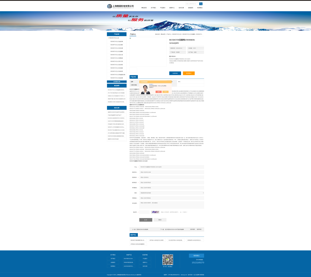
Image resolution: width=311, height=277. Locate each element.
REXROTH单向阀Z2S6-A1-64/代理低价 (139, 240)
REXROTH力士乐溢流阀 (117, 78)
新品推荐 (116, 85)
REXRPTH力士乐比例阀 (117, 44)
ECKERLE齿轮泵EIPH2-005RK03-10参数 (117, 118)
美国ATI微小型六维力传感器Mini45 (116, 99)
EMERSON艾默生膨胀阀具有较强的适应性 (117, 136)
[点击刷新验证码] (155, 212)
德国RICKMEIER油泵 (113, 139)
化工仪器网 (196, 274)
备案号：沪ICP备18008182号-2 (172, 274)
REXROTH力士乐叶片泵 (117, 61)
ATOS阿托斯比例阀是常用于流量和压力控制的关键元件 (117, 133)
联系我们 (200, 7)
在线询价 (175, 73)
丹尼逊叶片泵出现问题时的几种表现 (117, 124)
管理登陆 (202, 274)
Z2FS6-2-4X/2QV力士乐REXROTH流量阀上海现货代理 (158, 240)
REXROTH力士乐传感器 (117, 68)
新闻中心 (172, 7)
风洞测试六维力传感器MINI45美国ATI (117, 101)
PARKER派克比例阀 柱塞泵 (129, 262)
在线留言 (190, 7)
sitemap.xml (184, 274)
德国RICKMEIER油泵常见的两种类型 (117, 112)
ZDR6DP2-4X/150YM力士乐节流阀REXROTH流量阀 (195, 240)
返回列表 (199, 229)
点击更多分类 (116, 81)
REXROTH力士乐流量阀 (117, 51)
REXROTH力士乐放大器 (117, 54)
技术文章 (181, 7)
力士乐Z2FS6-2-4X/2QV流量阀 (176, 240)
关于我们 (153, 7)
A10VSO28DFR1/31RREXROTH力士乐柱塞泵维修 (129, 266)
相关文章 (116, 107)
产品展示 (162, 7)
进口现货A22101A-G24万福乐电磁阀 (174, 229)
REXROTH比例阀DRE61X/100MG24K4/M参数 (117, 130)
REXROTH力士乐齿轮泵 (117, 71)
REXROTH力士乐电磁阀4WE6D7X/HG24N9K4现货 (117, 90)
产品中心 (169, 34)
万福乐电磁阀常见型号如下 (114, 115)
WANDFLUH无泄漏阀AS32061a (116, 127)
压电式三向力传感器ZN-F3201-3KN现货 (117, 96)
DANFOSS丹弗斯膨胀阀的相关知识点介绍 (117, 121)
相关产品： (133, 235)
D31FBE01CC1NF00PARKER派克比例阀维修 (129, 258)
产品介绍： (133, 77)
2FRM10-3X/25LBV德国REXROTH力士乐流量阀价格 (139, 244)
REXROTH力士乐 (114, 38)
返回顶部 (192, 229)
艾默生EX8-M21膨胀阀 (142, 229)
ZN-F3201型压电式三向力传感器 (116, 93)
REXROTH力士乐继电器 (117, 58)
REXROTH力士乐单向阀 (117, 48)
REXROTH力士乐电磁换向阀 (118, 74)
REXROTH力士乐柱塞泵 (117, 64)
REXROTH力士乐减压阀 (117, 41)
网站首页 (144, 7)
